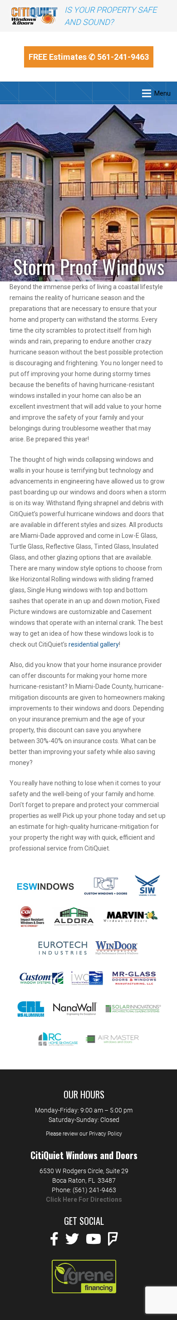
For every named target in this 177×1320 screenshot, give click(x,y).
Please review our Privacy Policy (84, 1134)
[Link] (34, 15)
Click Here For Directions (84, 1199)
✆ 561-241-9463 (118, 57)
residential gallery (94, 644)
